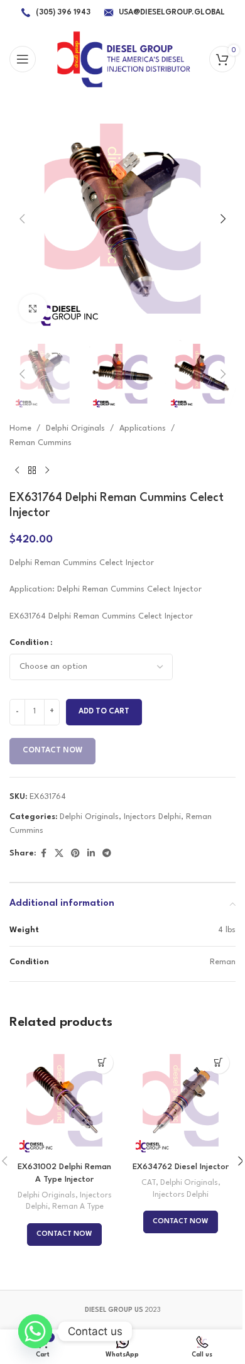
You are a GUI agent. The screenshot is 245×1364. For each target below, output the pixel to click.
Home (20, 428)
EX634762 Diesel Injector (181, 1167)
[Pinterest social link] (75, 854)
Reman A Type (78, 1207)
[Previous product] (16, 470)
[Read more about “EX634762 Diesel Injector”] (218, 1063)
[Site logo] (122, 59)
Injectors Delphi (152, 817)
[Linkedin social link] (91, 854)
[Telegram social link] (107, 854)
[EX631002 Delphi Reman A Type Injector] (64, 1100)
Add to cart (104, 711)
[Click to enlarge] (33, 308)
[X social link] (59, 854)
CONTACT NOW (52, 750)
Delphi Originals (75, 428)
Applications (142, 428)
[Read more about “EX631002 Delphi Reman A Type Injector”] (102, 1063)
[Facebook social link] (43, 854)
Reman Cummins (40, 443)
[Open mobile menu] (22, 59)
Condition (29, 643)
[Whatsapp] (35, 1331)
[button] (22, 218)
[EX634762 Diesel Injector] (181, 1100)
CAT (148, 1183)
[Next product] (47, 470)
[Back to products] (32, 470)
